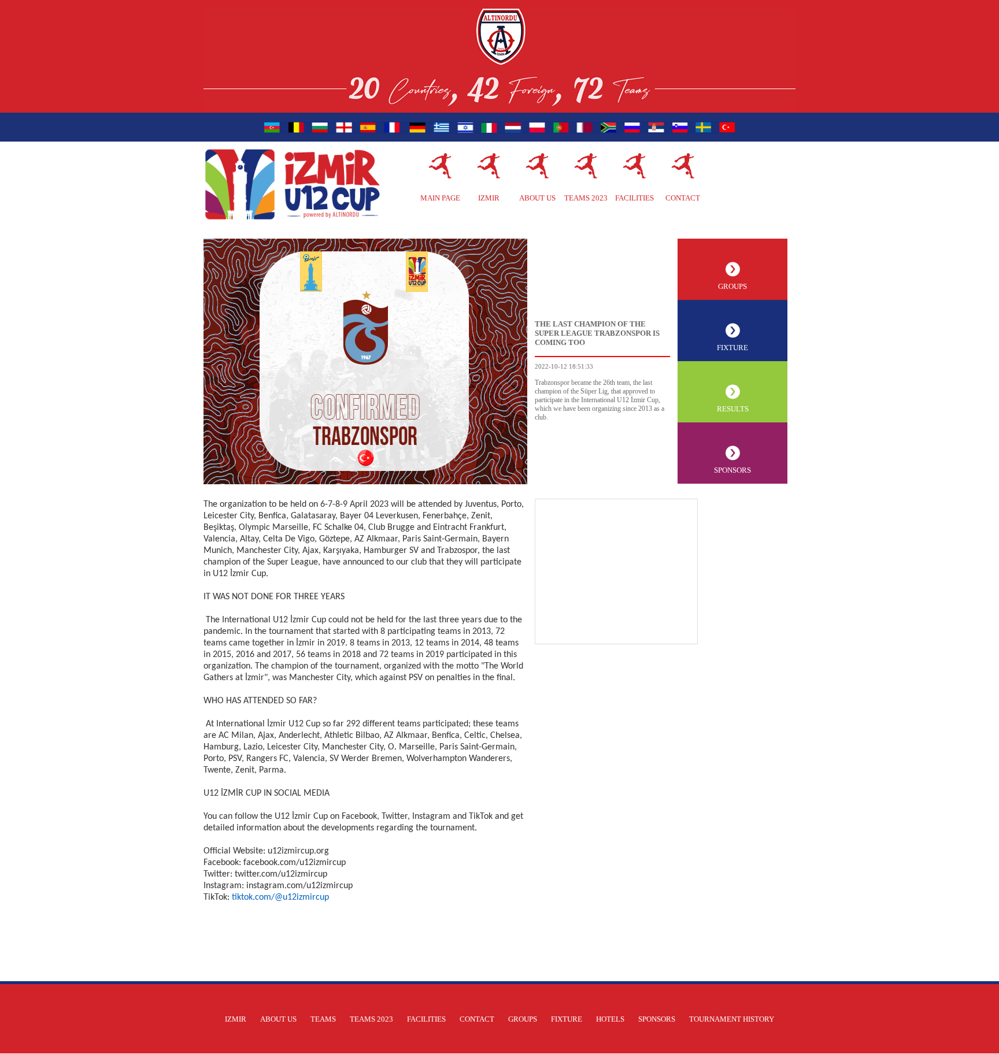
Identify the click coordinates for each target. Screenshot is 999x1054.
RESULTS (733, 408)
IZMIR (489, 198)
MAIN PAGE (440, 198)
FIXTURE (732, 347)
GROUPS (732, 286)
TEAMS (323, 1019)
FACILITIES (634, 198)
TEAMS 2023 (586, 198)
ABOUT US (537, 198)
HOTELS (610, 1019)
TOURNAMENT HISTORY (731, 1019)
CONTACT (682, 198)
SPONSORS (732, 470)
